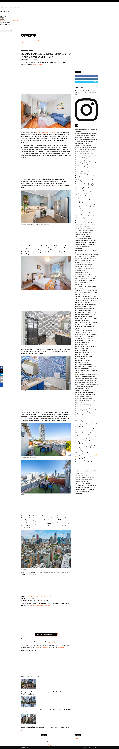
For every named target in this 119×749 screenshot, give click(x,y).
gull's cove (33, 650)
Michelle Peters (25, 59)
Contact (90, 747)
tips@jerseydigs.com (52, 642)
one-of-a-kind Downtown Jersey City (45, 132)
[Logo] (28, 37)
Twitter (37, 647)
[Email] (1, 378)
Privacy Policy (95, 747)
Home (22, 48)
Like (96, 75)
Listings (27, 45)
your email (3, 29)
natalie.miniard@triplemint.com (40, 605)
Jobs (37, 45)
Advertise (32, 45)
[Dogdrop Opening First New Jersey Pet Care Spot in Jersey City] (46, 719)
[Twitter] (77, 739)
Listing (27, 50)
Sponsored (30, 50)
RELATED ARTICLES (26, 677)
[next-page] (22, 730)
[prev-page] (21, 730)
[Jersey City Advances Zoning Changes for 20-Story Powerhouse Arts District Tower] (46, 684)
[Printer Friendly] (1, 381)
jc (38, 650)
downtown (27, 650)
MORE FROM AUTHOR (38, 677)
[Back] (0, 3)
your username (4, 11)
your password (4, 16)
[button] (96, 36)
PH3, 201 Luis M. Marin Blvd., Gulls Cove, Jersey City (41, 596)
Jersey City (27, 48)
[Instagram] (76, 739)
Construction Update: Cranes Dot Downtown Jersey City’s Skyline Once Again (46, 710)
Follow (95, 78)
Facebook (61, 647)
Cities (23, 45)
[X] (1, 371)
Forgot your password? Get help (9, 20)
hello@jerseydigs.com (38, 64)
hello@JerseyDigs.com (53, 745)
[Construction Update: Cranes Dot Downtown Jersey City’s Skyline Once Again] (46, 701)
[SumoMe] (1, 385)
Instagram (45, 647)
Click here (24, 645)
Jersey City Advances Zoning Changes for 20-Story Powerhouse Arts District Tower (45, 693)
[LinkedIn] (1, 374)
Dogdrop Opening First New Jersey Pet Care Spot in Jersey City (45, 727)
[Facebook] (75, 739)
